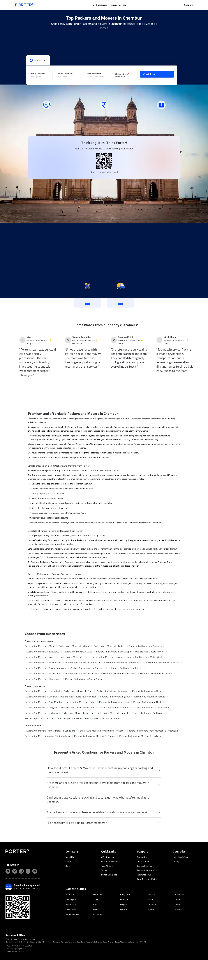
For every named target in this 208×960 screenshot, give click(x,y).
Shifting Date (121, 73)
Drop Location (65, 73)
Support (188, 5)
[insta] (21, 871)
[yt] (34, 871)
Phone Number (94, 73)
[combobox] (39, 76)
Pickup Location (37, 73)
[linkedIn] (28, 871)
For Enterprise (99, 5)
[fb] (7, 871)
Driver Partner (118, 5)
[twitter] (14, 871)
